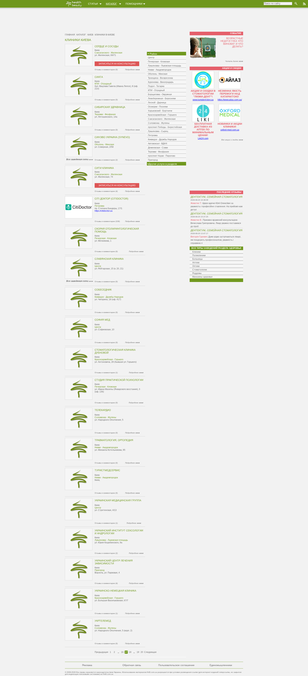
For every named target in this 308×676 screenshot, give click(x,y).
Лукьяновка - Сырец (158, 131)
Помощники (133, 3)
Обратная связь (131, 665)
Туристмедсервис (107, 470)
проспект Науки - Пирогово (161, 156)
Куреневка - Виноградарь (160, 82)
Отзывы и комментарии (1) (106, 373)
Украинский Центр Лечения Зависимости (114, 562)
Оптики (196, 266)
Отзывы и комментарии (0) (106, 70)
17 (126, 652)
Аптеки (195, 262)
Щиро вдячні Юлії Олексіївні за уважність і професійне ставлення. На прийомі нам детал (216, 206)
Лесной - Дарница (157, 102)
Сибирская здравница (110, 107)
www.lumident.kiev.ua (203, 100)
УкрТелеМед (103, 620)
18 (130, 652)
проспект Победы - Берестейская (165, 127)
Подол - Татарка (156, 86)
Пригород (99, 570)
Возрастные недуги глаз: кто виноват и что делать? (231, 42)
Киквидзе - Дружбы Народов (109, 297)
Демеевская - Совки (158, 147)
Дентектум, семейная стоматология (216, 196)
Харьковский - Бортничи (160, 111)
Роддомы (197, 273)
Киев (90, 34)
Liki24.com (203, 138)
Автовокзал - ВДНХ (157, 143)
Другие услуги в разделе (162, 163)
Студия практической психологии (119, 380)
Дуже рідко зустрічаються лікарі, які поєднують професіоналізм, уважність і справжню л (216, 239)
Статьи (93, 3)
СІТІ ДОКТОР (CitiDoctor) (111, 198)
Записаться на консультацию (117, 64)
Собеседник (103, 289)
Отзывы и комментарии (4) (106, 191)
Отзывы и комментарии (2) (106, 160)
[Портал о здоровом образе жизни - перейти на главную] (73, 6)
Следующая (150, 652)
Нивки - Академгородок (106, 447)
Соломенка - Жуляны (105, 417)
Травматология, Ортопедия (114, 440)
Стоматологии (199, 269)
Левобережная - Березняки (162, 98)
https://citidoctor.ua (103, 211)
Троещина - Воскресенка (160, 78)
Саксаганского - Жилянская (108, 52)
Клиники (196, 252)
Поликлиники (199, 255)
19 (138, 652)
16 (122, 652)
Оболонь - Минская (104, 144)
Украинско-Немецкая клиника (115, 590)
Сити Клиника (104, 168)
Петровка (99, 206)
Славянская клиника (109, 258)
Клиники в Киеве (105, 34)
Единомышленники (221, 665)
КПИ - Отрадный (103, 83)
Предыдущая (101, 652)
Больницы (197, 259)
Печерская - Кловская (106, 238)
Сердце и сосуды (106, 46)
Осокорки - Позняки (158, 106)
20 (142, 652)
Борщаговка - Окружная (160, 94)
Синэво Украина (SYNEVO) (112, 137)
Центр (98, 266)
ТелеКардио (103, 410)
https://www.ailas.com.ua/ (230, 100)
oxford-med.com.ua (229, 130)
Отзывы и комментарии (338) (107, 221)
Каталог (111, 3)
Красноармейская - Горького (109, 359)
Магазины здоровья (202, 277)
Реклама (87, 665)
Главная (70, 34)
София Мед (102, 319)
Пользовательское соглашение (176, 665)
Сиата (99, 77)
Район (153, 53)
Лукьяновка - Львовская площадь (111, 540)
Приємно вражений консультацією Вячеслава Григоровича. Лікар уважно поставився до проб (216, 223)
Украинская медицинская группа (118, 500)
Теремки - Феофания (105, 114)
